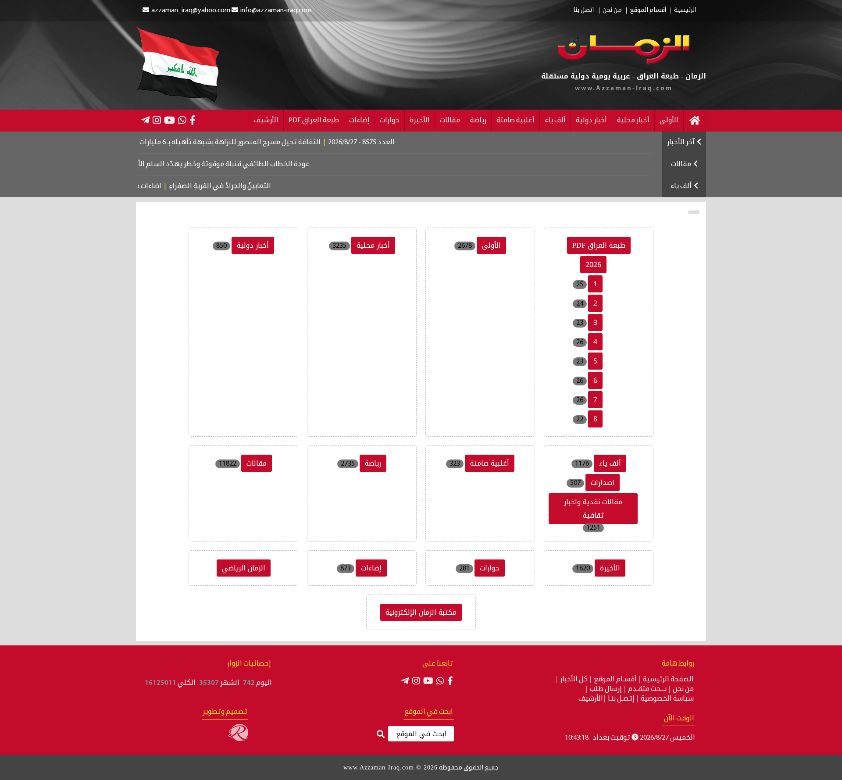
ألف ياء (555, 120)
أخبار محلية (633, 120)
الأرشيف (266, 120)
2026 (593, 264)
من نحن (612, 10)
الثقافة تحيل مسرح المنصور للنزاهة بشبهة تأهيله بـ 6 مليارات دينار (247, 142)
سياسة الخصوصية (667, 698)
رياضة (478, 120)
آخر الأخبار (681, 142)
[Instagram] (157, 120)
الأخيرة (420, 120)
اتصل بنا (584, 10)
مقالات (450, 120)
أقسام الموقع (648, 10)
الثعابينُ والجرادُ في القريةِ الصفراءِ (237, 186)
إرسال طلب (606, 689)
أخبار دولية (591, 120)
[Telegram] (145, 120)
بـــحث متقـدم (647, 689)
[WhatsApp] (182, 120)
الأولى (669, 120)
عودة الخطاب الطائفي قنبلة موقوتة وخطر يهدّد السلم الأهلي (237, 164)
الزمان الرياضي (243, 568)
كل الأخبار (574, 679)
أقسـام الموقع (615, 679)
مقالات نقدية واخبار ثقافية (593, 508)
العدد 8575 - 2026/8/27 (385, 142)
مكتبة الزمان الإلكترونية (421, 612)
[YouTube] (169, 120)
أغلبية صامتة (515, 120)
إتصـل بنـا (621, 698)
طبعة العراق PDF (314, 120)
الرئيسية (685, 10)
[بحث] (381, 734)
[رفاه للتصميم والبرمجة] (238, 739)
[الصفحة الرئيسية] (695, 121)
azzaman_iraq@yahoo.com (190, 10)
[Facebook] (192, 120)
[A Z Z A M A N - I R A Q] (623, 62)
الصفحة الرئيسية (668, 679)
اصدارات (602, 482)
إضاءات (359, 120)
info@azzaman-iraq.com (275, 10)
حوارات (390, 120)
